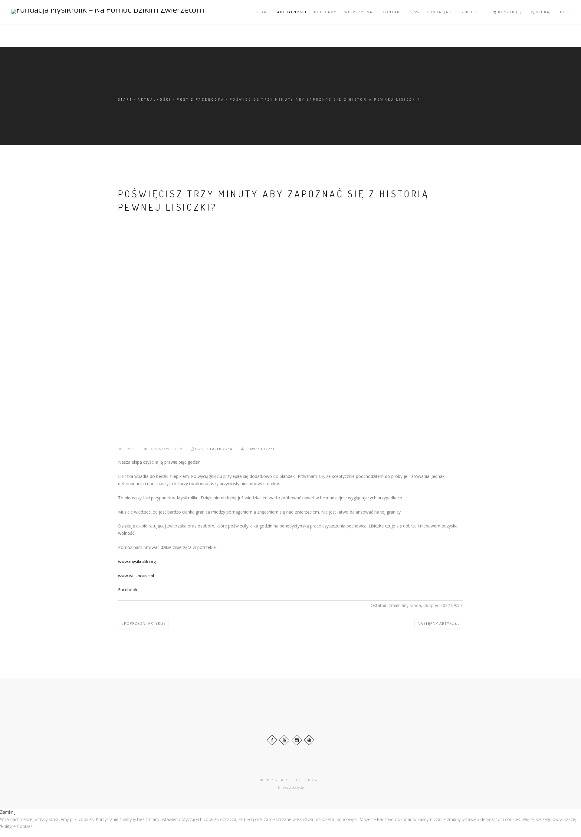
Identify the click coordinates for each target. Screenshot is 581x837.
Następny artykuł (438, 623)
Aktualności (292, 12)
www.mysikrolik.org (137, 561)
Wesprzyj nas (359, 12)
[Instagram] (296, 740)
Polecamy (325, 12)
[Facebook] (272, 740)
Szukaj (542, 12)
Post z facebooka (200, 99)
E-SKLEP (467, 12)
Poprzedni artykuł (144, 623)
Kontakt (392, 12)
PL (563, 12)
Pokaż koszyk (501, 17)
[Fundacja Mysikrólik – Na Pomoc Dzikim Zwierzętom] (107, 11)
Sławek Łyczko (260, 448)
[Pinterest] (309, 740)
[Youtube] (284, 740)
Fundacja (437, 12)
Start (263, 12)
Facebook (127, 589)
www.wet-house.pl (136, 576)
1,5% (415, 12)
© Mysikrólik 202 (287, 780)
